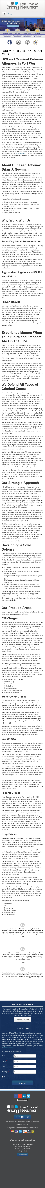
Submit (22, 1082)
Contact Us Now (22, 1019)
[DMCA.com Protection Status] (22, 1100)
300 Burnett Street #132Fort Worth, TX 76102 (22, 1148)
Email (4, 1066)
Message (5, 1072)
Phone (4, 1061)
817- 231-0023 (22, 1116)
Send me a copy (9, 1077)
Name (4, 1056)
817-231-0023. (8, 1048)
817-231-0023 (20, 153)
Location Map (22, 1155)
